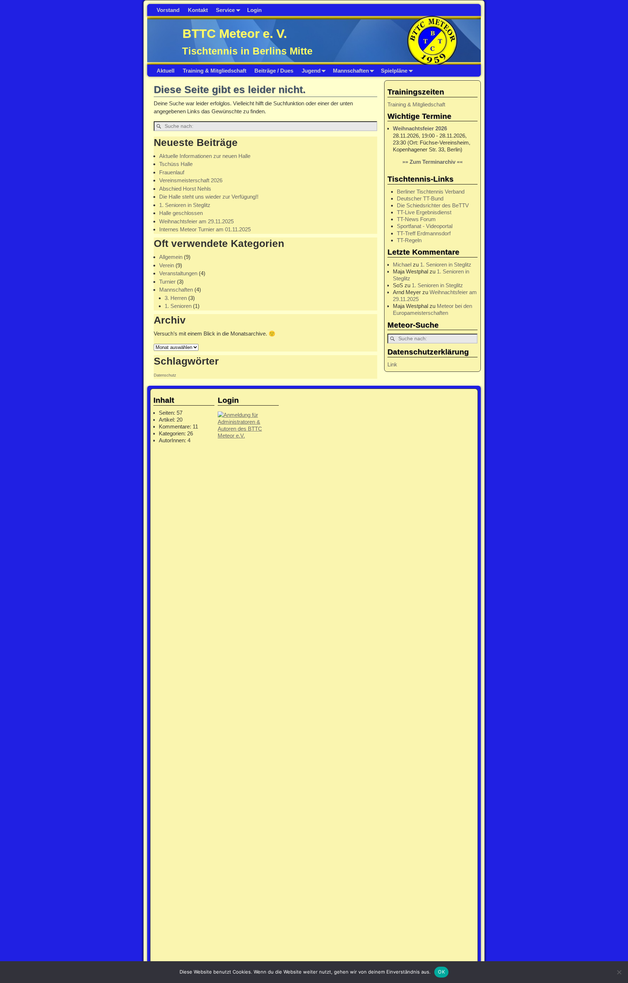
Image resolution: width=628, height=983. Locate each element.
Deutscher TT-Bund (420, 198)
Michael (402, 264)
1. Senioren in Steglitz (184, 205)
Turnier (167, 282)
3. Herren (176, 298)
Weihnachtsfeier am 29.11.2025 (196, 221)
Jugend (311, 71)
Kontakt (198, 10)
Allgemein (170, 257)
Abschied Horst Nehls (185, 189)
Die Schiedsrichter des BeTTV (433, 205)
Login (254, 10)
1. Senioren (178, 306)
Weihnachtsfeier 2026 (420, 128)
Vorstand (168, 10)
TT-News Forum (416, 219)
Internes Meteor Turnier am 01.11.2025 (205, 229)
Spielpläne (394, 71)
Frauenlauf (171, 172)
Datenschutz (165, 375)
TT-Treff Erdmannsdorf (424, 233)
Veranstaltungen (178, 273)
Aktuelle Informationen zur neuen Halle (204, 156)
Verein (166, 265)
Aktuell (165, 71)
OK (441, 972)
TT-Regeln (409, 240)
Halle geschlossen (181, 213)
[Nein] (619, 972)
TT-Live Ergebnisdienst (424, 212)
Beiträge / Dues (273, 71)
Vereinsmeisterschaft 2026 (190, 180)
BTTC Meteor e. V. (234, 33)
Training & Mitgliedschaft (214, 71)
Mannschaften (351, 71)
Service (225, 10)
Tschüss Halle (176, 164)
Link (392, 364)
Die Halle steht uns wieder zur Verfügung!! (208, 197)
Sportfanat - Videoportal (424, 226)
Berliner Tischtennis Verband (430, 191)
